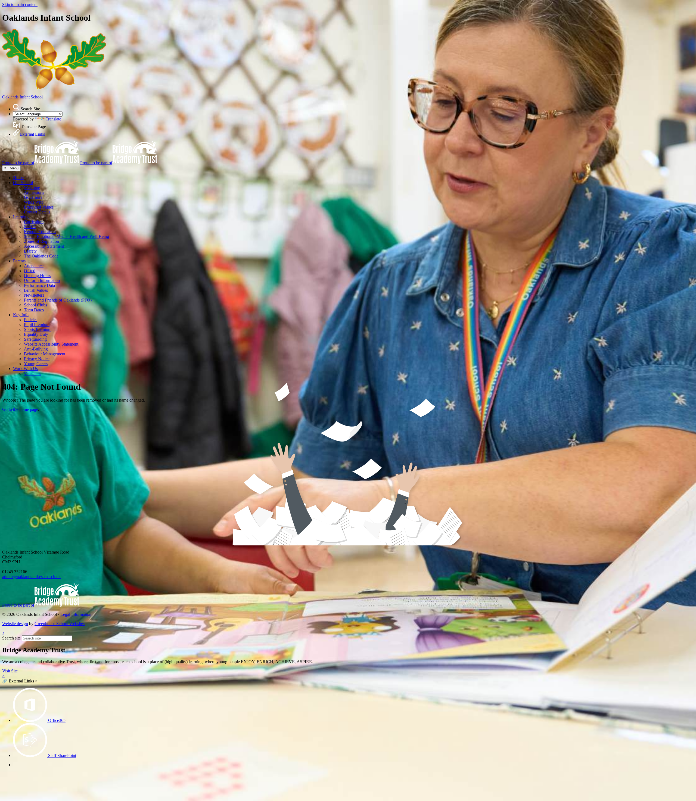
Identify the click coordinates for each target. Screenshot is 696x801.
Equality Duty (36, 334)
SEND (30, 226)
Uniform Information (42, 280)
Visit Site (10, 671)
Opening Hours (37, 275)
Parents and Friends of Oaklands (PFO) (58, 300)
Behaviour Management (44, 354)
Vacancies (32, 373)
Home (18, 177)
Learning (21, 217)
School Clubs (35, 305)
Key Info (21, 314)
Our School (23, 182)
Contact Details (37, 212)
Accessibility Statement (44, 246)
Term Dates (34, 310)
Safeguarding (35, 339)
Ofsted (29, 270)
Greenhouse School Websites (60, 623)
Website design (15, 623)
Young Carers (36, 363)
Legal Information (75, 614)
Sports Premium (37, 329)
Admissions (34, 192)
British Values (36, 290)
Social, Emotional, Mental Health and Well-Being (66, 236)
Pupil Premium (36, 324)
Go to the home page (20, 409)
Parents (19, 261)
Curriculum (34, 221)
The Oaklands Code (41, 256)
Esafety (30, 251)
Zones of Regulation (41, 241)
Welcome (32, 187)
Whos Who (34, 202)
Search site (11, 638)
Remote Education (40, 231)
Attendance (34, 265)
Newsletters (34, 295)
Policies (30, 319)
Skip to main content (20, 4)
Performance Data (39, 285)
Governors (33, 197)
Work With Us (25, 368)
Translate (53, 119)
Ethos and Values (39, 207)
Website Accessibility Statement (51, 344)
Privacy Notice (36, 358)
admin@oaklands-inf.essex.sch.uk (31, 576)
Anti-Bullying (36, 349)
